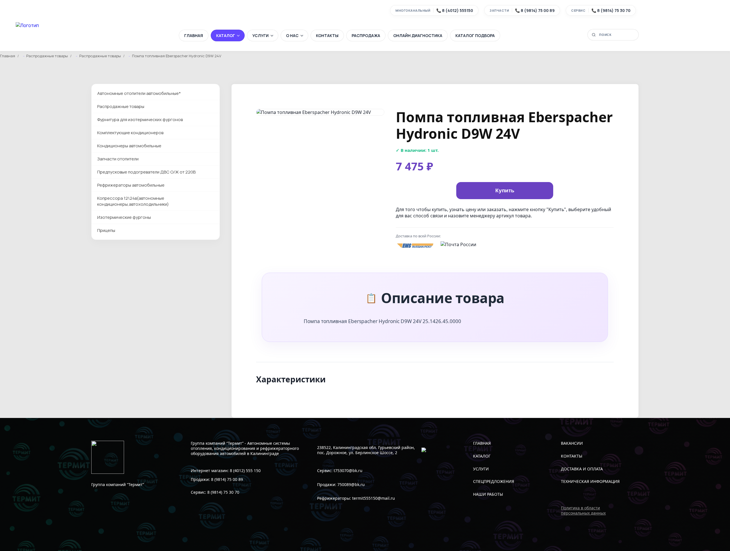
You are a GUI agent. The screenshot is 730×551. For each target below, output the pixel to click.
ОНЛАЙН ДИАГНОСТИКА (417, 35)
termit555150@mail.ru (373, 498)
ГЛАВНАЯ (193, 35)
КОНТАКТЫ (327, 35)
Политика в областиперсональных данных (583, 510)
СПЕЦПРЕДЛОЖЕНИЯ (493, 481)
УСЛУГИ (260, 35)
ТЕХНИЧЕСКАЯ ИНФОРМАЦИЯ (590, 481)
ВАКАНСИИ (572, 443)
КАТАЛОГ (225, 35)
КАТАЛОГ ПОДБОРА (475, 35)
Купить (504, 190)
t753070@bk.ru (348, 470)
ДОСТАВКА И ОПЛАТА (582, 469)
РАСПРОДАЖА (366, 35)
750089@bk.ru (351, 484)
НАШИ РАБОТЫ (488, 494)
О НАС (292, 35)
